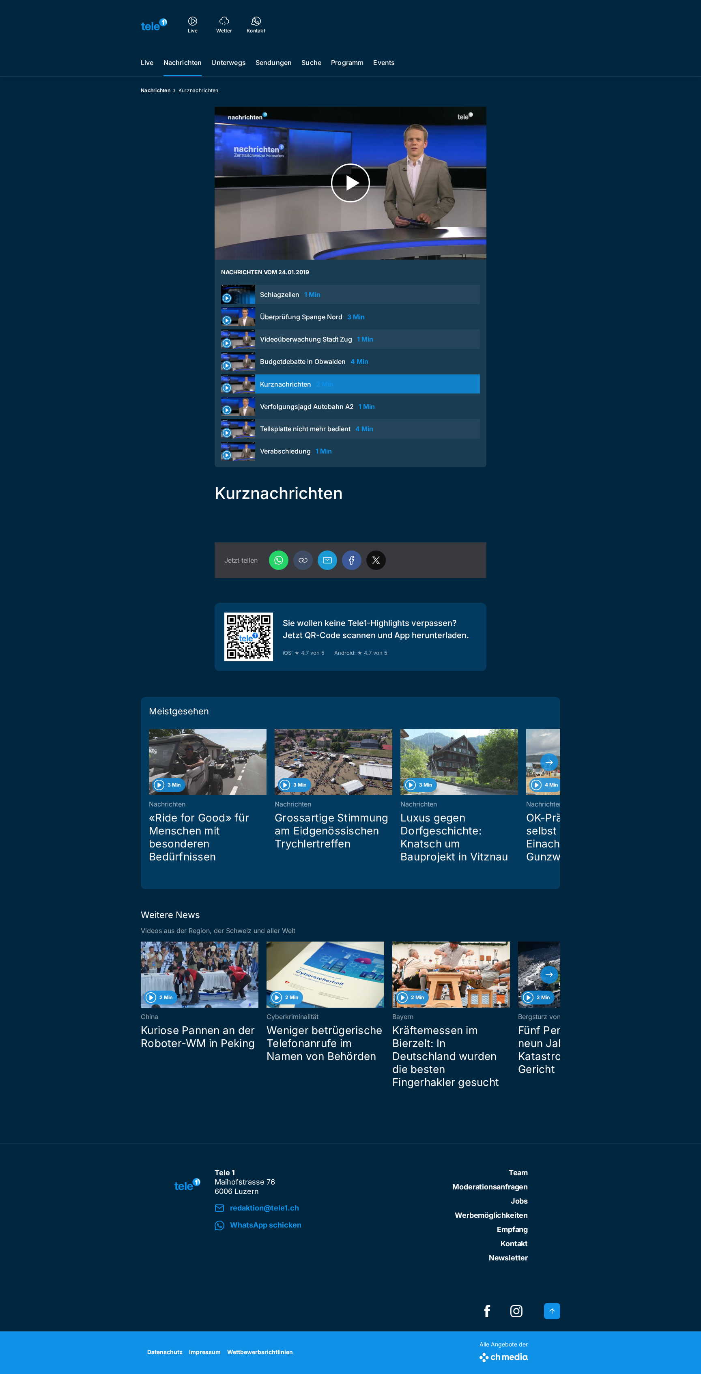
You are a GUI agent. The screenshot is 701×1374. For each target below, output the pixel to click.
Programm (347, 62)
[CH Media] (504, 1356)
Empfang (512, 1229)
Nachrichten (182, 62)
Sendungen (274, 62)
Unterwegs (228, 62)
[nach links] (152, 762)
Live (147, 62)
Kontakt (514, 1243)
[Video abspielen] (350, 183)
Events (384, 62)
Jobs (519, 1201)
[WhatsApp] (278, 560)
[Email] (327, 560)
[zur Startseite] (154, 24)
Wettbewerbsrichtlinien (260, 1351)
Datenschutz (165, 1351)
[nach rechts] (549, 762)
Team (518, 1172)
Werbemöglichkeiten (491, 1215)
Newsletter (508, 1258)
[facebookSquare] (487, 1311)
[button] (303, 560)
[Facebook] (351, 560)
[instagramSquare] (516, 1311)
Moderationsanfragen (490, 1187)
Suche (311, 62)
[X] (376, 560)
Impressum (205, 1351)
